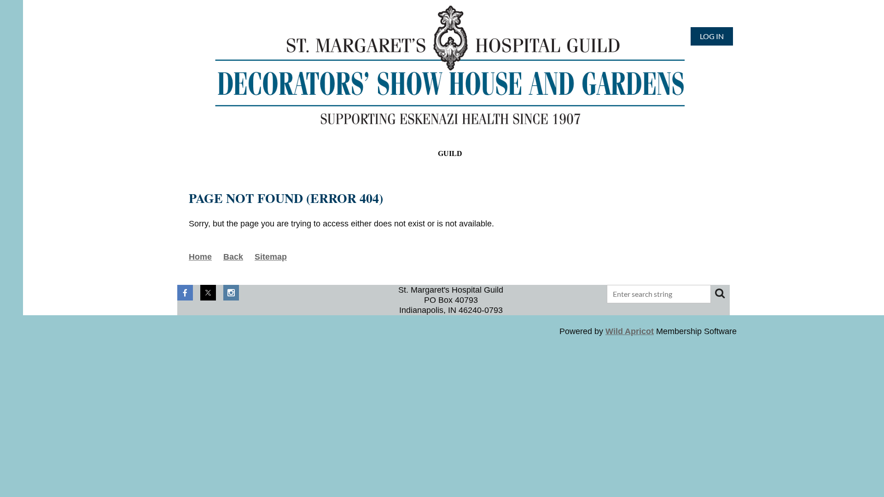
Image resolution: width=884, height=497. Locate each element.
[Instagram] (231, 293)
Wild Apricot (629, 331)
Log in (712, 36)
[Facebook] (185, 293)
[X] (208, 293)
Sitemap (271, 256)
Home (200, 256)
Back (233, 256)
